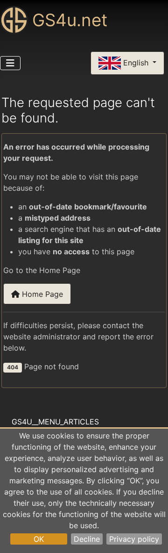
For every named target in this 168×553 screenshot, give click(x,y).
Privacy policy (134, 539)
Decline (87, 539)
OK (39, 539)
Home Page (41, 294)
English (136, 62)
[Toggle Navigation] (10, 63)
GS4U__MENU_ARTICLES (55, 421)
